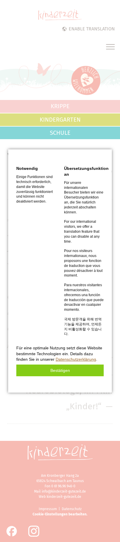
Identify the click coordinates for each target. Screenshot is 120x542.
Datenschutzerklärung (76, 359)
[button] (60, 370)
